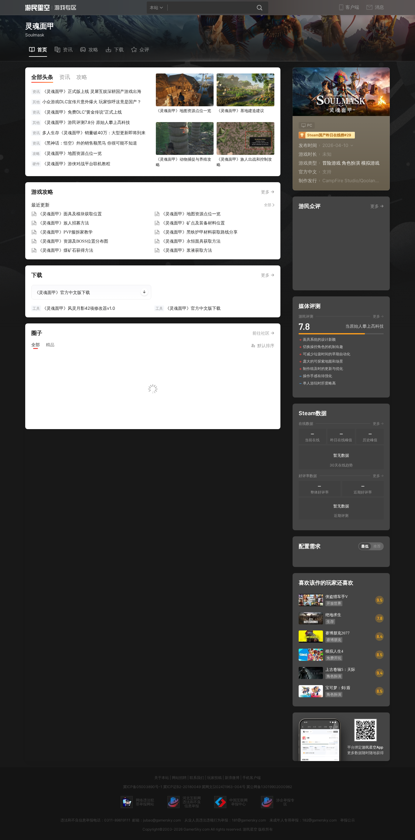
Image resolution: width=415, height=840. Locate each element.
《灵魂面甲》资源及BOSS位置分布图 (73, 241)
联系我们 (197, 777)
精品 (50, 344)
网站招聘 (179, 777)
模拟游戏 (370, 163)
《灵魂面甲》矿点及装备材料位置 (193, 223)
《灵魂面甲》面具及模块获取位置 (70, 214)
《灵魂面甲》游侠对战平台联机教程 (76, 163)
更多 (265, 191)
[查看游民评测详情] (341, 349)
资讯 (36, 91)
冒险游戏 (331, 163)
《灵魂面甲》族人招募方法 (63, 223)
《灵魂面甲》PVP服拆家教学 (65, 232)
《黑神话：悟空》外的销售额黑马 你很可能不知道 (89, 142)
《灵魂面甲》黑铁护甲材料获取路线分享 (199, 232)
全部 (267, 205)
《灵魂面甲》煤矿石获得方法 (65, 250)
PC (309, 125)
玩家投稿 (214, 777)
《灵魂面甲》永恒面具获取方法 (191, 241)
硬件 (36, 164)
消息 (379, 7)
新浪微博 (232, 777)
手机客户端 (251, 777)
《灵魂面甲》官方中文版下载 (62, 292)
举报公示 (347, 820)
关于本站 (161, 777)
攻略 (36, 153)
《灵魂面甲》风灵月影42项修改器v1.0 (74, 308)
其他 (36, 102)
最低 (365, 546)
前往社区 (260, 333)
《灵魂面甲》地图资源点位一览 (72, 153)
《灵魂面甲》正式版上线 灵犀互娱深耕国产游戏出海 (91, 91)
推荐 (377, 546)
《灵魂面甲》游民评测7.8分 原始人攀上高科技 (86, 122)
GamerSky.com (196, 829)
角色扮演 (351, 163)
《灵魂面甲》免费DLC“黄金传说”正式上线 (82, 111)
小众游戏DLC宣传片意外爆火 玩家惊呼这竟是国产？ (91, 101)
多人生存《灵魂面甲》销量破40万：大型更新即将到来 (94, 132)
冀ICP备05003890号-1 (142, 786)
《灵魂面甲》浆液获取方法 (186, 250)
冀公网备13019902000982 (269, 786)
